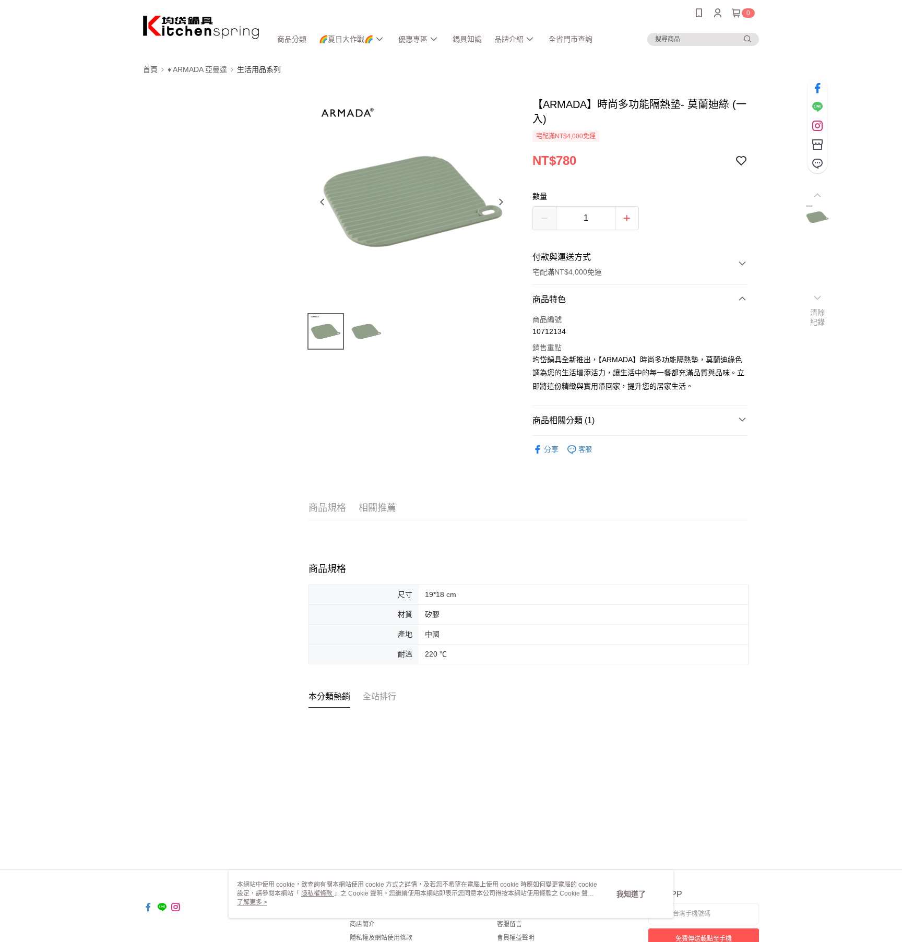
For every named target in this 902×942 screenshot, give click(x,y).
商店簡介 (362, 924)
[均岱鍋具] (201, 27)
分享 (551, 449)
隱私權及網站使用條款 (381, 937)
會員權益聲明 (516, 937)
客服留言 (509, 924)
